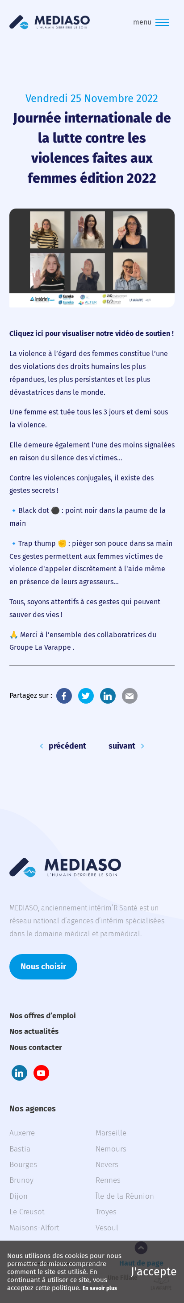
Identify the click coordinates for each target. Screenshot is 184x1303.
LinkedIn (108, 696)
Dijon (18, 1196)
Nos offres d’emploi (42, 1015)
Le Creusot (27, 1212)
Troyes (106, 1212)
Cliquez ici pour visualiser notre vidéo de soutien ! (91, 333)
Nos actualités (34, 1031)
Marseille (111, 1133)
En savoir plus (100, 1288)
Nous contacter (35, 1047)
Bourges (23, 1164)
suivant (122, 746)
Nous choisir (43, 966)
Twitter (86, 696)
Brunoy (21, 1180)
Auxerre (22, 1133)
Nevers (107, 1164)
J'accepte (154, 1271)
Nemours (111, 1149)
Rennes (108, 1180)
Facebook (64, 696)
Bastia (19, 1149)
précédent (67, 746)
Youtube (41, 1073)
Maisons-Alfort (34, 1228)
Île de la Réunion (125, 1196)
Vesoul (107, 1228)
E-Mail (130, 696)
